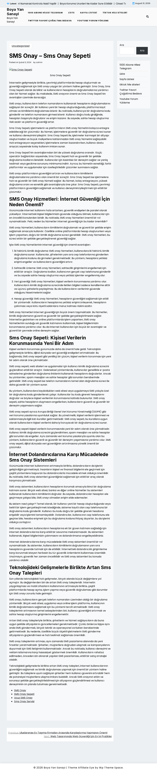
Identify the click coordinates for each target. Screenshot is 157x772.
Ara (122, 45)
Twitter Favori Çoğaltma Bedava (50, 20)
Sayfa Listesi (88, 12)
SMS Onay (20, 690)
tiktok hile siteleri (115, 12)
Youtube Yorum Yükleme (93, 20)
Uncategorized (20, 46)
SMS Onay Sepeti (24, 694)
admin (39, 62)
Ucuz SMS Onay (23, 697)
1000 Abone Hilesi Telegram (45, 12)
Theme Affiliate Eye (81, 767)
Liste (71, 12)
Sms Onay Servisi (24, 701)
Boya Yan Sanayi (15, 11)
